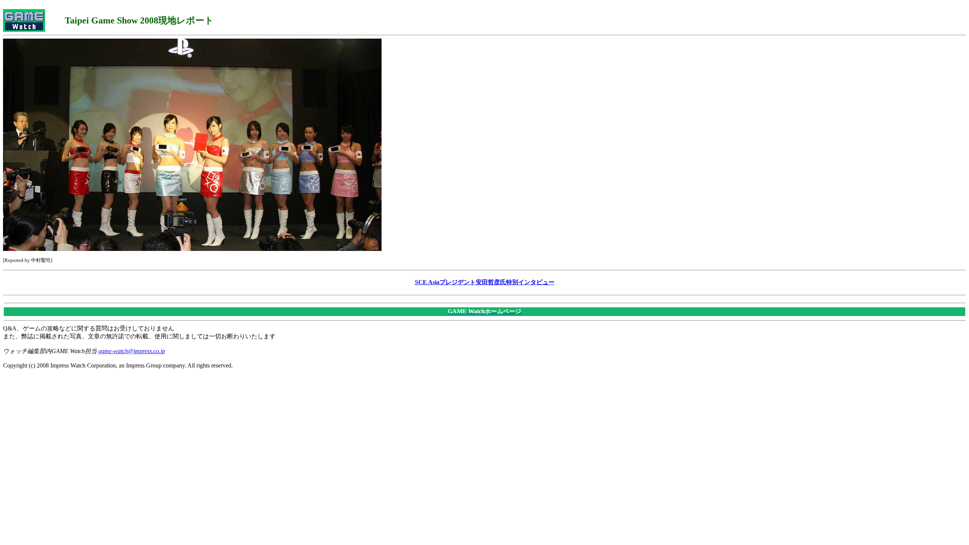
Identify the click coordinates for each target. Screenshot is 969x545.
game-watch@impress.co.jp (131, 351)
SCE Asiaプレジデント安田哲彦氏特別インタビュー (485, 282)
